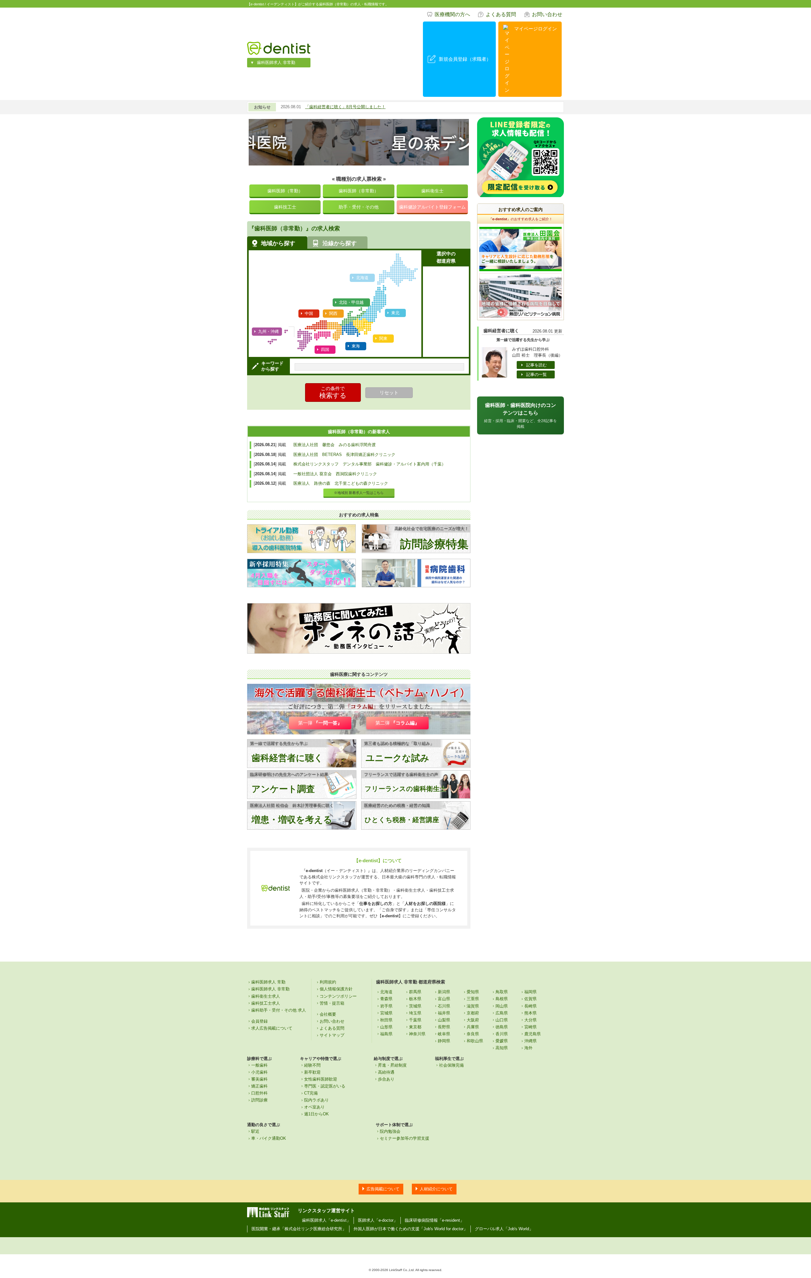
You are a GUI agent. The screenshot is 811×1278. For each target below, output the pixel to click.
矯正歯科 (259, 1086)
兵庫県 (473, 1027)
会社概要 (328, 1014)
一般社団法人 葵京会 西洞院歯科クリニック (335, 473)
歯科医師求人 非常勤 (276, 62)
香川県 (501, 1034)
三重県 (473, 998)
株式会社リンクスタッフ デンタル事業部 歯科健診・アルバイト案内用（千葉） (369, 464)
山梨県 (444, 1020)
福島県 (386, 1034)
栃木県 (415, 998)
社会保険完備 (451, 1065)
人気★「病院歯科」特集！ (329, 106)
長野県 (444, 1027)
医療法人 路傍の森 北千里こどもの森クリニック (340, 483)
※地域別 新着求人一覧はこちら (359, 493)
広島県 (501, 1013)
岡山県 (501, 1006)
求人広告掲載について (271, 1028)
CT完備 (311, 1093)
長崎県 (530, 1006)
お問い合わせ (547, 14)
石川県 (444, 1006)
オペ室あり (314, 1107)
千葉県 (415, 1020)
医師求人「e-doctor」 (378, 1220)
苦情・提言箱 (332, 1003)
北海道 (386, 991)
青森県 (386, 998)
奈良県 (473, 1034)
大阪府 (473, 1020)
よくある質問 (501, 14)
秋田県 (386, 1020)
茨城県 (415, 1006)
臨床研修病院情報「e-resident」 (434, 1220)
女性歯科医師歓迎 (320, 1079)
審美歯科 (259, 1079)
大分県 (530, 1020)
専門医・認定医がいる (324, 1086)
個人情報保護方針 (336, 989)
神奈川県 (417, 1034)
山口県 (501, 1020)
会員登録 (259, 1021)
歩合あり (386, 1079)
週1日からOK (316, 1114)
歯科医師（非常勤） (359, 190)
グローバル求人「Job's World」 (504, 1228)
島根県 (501, 998)
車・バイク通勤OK (268, 1138)
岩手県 (386, 1006)
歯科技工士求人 (265, 1003)
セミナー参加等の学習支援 (404, 1138)
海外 (528, 1047)
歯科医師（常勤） (285, 190)
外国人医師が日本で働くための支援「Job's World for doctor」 (411, 1228)
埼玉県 (415, 1013)
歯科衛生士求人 (265, 996)
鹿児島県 (532, 1034)
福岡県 (530, 991)
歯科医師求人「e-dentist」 (326, 1220)
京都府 (473, 1013)
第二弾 (397, 723)
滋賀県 (473, 1006)
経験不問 (312, 1065)
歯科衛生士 (432, 190)
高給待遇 (386, 1072)
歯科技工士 (285, 206)
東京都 (415, 1027)
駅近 (255, 1131)
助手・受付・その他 (359, 206)
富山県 (444, 998)
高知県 (501, 1047)
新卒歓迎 (312, 1072)
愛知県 (473, 991)
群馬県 (415, 991)
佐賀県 (530, 998)
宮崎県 (530, 1027)
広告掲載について (383, 1189)
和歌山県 (475, 1040)
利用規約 (328, 982)
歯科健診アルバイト (432, 206)
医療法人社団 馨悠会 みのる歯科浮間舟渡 (334, 444)
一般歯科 (259, 1065)
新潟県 (444, 991)
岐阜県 (444, 1034)
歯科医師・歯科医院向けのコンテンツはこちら (520, 415)
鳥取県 (501, 991)
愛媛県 (501, 1040)
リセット (389, 392)
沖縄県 (530, 1040)
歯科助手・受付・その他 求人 (278, 1010)
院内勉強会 (390, 1131)
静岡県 (444, 1040)
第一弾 (320, 723)
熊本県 (530, 1013)
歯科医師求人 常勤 (268, 982)
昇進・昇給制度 (392, 1065)
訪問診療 (259, 1100)
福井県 (444, 1013)
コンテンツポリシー (338, 996)
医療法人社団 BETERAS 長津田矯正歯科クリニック (344, 454)
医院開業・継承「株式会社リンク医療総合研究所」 (299, 1228)
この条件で (333, 392)
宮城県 (386, 1013)
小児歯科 (259, 1072)
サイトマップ (332, 1035)
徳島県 (501, 1027)
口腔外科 (259, 1093)
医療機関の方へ (452, 14)
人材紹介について (436, 1189)
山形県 (386, 1027)
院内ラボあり (316, 1100)
